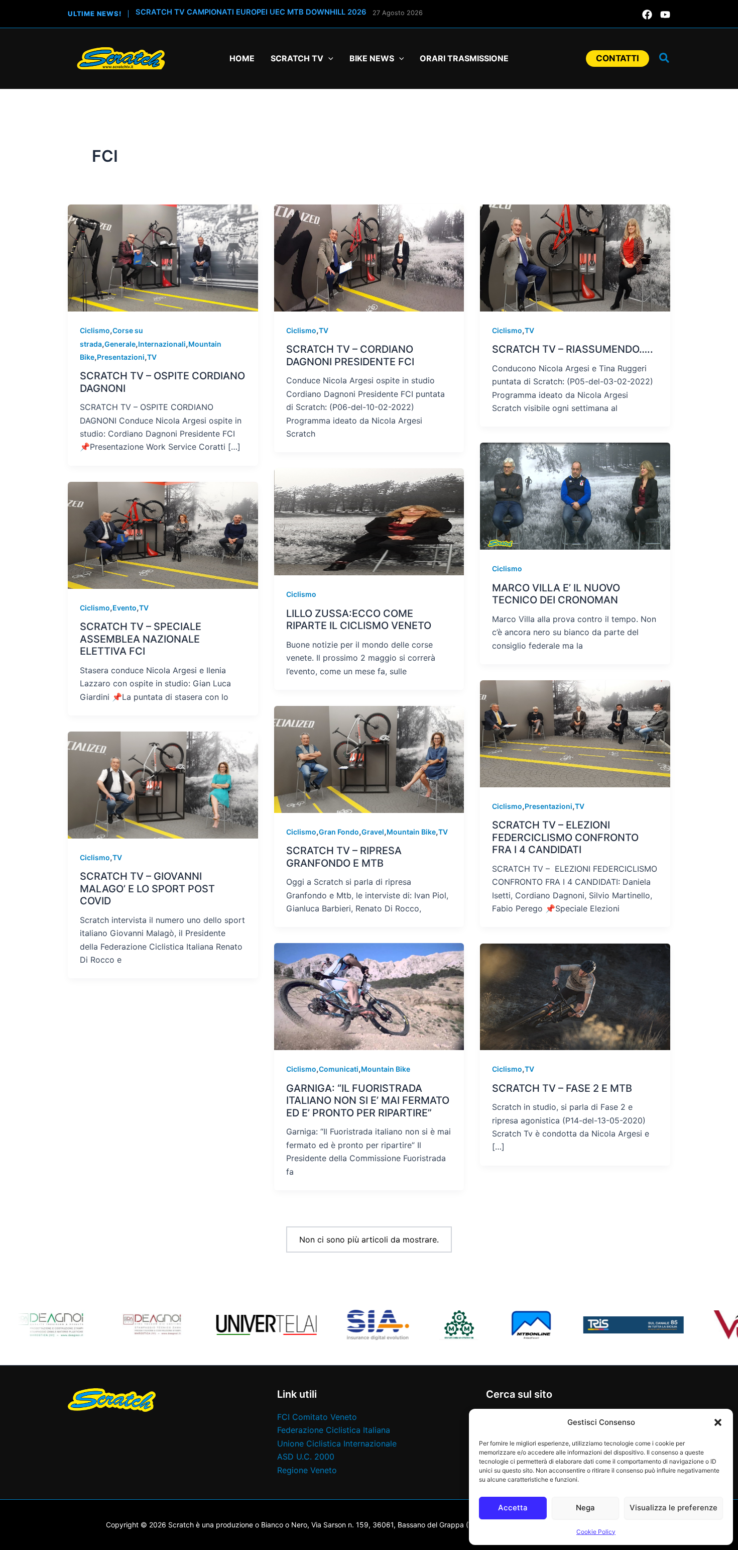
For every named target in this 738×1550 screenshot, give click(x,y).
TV (152, 357)
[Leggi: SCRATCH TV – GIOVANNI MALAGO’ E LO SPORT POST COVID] (163, 784)
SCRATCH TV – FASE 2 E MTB (562, 1088)
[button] (718, 1422)
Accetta (513, 1507)
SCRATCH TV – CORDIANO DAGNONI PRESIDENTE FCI (350, 355)
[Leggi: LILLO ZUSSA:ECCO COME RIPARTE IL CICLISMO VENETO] (369, 521)
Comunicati (338, 1069)
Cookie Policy (596, 1531)
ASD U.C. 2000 (305, 1457)
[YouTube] (665, 15)
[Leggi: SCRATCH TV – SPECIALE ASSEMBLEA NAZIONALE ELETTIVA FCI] (163, 535)
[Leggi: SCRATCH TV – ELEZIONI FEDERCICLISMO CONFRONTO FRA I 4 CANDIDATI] (575, 733)
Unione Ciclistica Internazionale (337, 1443)
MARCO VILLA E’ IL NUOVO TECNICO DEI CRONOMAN (556, 594)
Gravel (372, 832)
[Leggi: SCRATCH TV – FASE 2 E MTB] (575, 996)
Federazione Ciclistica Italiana (333, 1430)
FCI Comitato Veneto (317, 1417)
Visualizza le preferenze (673, 1507)
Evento (124, 607)
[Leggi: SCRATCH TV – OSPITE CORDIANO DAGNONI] (163, 257)
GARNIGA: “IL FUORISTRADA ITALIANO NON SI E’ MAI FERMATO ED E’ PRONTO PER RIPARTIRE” (367, 1100)
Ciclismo (95, 330)
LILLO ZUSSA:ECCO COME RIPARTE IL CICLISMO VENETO (358, 619)
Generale (120, 344)
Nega (585, 1507)
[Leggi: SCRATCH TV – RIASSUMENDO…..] (575, 257)
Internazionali (162, 344)
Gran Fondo (339, 832)
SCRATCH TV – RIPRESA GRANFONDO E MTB (344, 857)
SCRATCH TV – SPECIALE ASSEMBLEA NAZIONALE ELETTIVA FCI (140, 639)
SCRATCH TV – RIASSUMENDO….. (572, 349)
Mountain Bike (411, 832)
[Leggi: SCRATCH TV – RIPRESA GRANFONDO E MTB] (369, 759)
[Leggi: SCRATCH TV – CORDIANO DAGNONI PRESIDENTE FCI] (369, 257)
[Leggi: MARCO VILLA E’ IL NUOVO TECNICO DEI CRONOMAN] (575, 495)
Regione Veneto (307, 1470)
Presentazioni (121, 357)
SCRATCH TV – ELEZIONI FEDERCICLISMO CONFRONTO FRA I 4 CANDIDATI (565, 837)
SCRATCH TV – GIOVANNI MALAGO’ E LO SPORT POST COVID (147, 888)
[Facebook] (647, 15)
